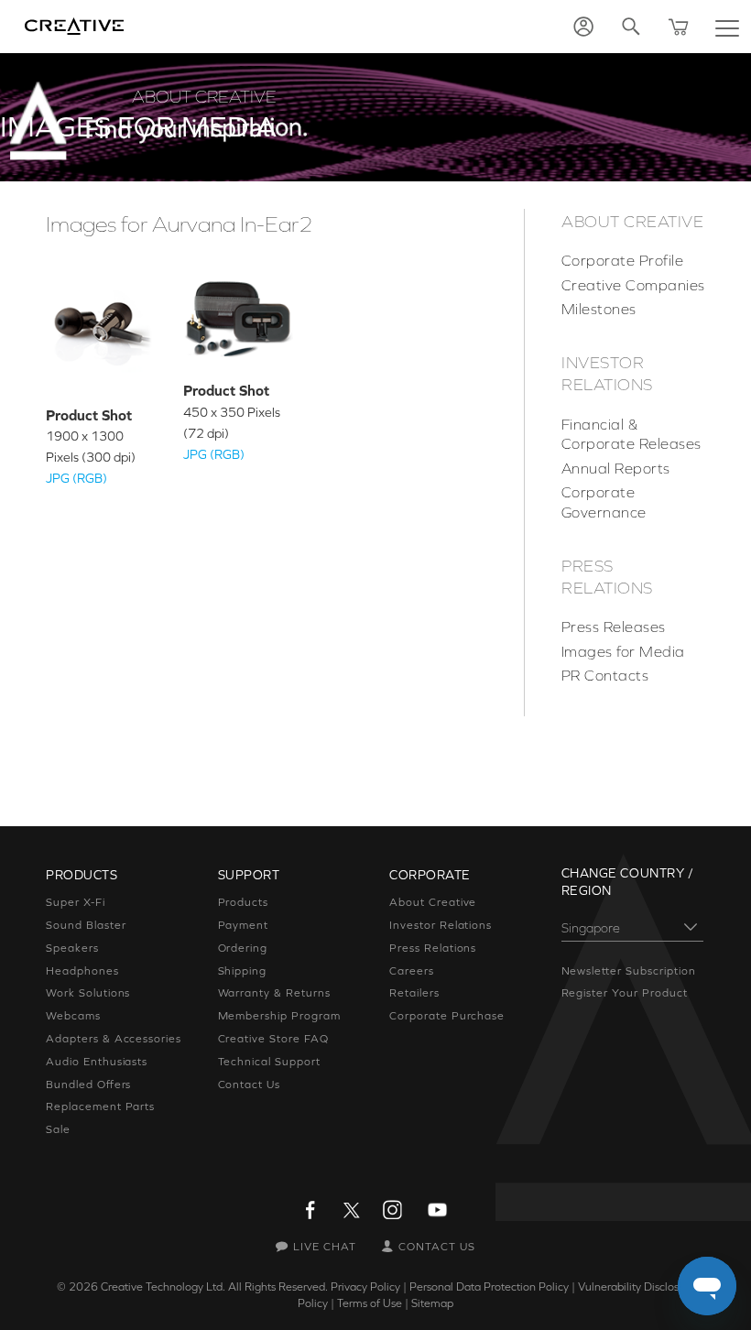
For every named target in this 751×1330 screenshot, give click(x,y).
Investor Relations (607, 374)
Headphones (82, 971)
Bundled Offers (88, 1084)
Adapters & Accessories (113, 1038)
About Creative (632, 222)
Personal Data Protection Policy (489, 1287)
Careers (411, 971)
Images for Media (623, 651)
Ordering (243, 948)
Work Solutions (88, 993)
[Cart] (679, 26)
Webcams (73, 1015)
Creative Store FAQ (273, 1038)
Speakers (72, 948)
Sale (58, 1129)
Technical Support (269, 1061)
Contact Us (249, 1084)
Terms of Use (369, 1303)
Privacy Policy (365, 1287)
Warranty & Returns (274, 993)
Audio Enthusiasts (96, 1061)
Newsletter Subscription (628, 971)
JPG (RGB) (76, 478)
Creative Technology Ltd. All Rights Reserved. (214, 1287)
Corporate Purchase (447, 1015)
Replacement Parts (100, 1106)
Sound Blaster (85, 925)
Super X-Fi (75, 902)
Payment (243, 925)
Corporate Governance (604, 502)
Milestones (599, 308)
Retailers (414, 993)
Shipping (242, 971)
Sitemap (432, 1303)
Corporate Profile (622, 260)
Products (243, 902)
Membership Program (279, 1015)
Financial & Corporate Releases (631, 434)
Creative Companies (633, 285)
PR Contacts (604, 675)
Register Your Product (624, 993)
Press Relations (607, 577)
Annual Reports (615, 468)
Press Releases (613, 626)
